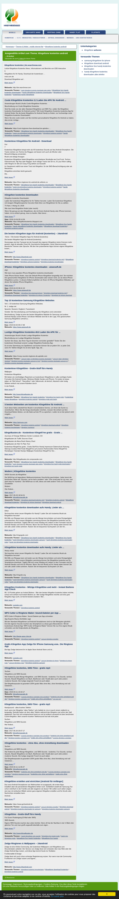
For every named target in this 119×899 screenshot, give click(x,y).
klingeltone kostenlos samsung (35, 663)
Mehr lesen (9, 83)
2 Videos (21, 58)
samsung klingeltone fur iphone (50, 660)
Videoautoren (39, 38)
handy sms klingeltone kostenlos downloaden (27, 133)
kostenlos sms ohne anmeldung (42, 774)
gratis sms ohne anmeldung (41, 699)
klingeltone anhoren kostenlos (30, 262)
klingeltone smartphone (27, 427)
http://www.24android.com (22, 257)
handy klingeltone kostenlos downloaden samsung (29, 540)
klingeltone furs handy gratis (55, 397)
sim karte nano (33, 32)
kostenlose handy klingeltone (23, 94)
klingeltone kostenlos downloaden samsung (56, 809)
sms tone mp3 (57, 699)
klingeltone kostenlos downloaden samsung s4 (18, 363)
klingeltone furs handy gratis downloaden (57, 464)
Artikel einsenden (56, 38)
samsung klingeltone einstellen (49, 639)
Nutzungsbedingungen (32, 884)
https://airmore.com (20, 422)
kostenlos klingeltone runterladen (62, 738)
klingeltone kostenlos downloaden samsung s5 (54, 361)
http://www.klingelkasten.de (23, 394)
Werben (70, 38)
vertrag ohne (54, 32)
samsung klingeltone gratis (16, 663)
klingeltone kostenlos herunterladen (52, 262)
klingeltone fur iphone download (62, 295)
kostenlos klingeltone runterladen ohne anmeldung (35, 697)
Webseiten (27, 38)
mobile (12, 32)
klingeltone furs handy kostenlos (33, 397)
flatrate (95, 32)
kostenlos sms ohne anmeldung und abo (34, 772)
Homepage (9, 38)
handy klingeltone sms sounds (30, 836)
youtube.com (17, 605)
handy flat (75, 32)
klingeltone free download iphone (31, 293)
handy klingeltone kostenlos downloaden (37, 92)
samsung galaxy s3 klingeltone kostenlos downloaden (36, 359)
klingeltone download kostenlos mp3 (52, 259)
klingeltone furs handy (50, 838)
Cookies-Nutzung (51, 884)
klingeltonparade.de (20, 497)
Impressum (17, 884)
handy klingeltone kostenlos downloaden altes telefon (36, 90)
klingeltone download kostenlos (55, 226)
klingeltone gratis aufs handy (48, 399)
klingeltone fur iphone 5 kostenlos (39, 295)
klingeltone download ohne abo (20, 774)
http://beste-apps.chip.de (22, 636)
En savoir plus (57, 896)
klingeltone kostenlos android (52, 133)
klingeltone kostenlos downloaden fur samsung (26, 809)
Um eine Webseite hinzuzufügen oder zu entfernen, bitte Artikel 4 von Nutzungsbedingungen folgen (43, 886)
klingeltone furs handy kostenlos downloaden (37, 131)
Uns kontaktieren (84, 38)
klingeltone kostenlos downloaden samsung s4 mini (25, 361)
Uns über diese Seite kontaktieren (73, 884)
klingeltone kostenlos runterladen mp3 (19, 699)
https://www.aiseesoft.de (22, 290)
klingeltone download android (50, 425)
